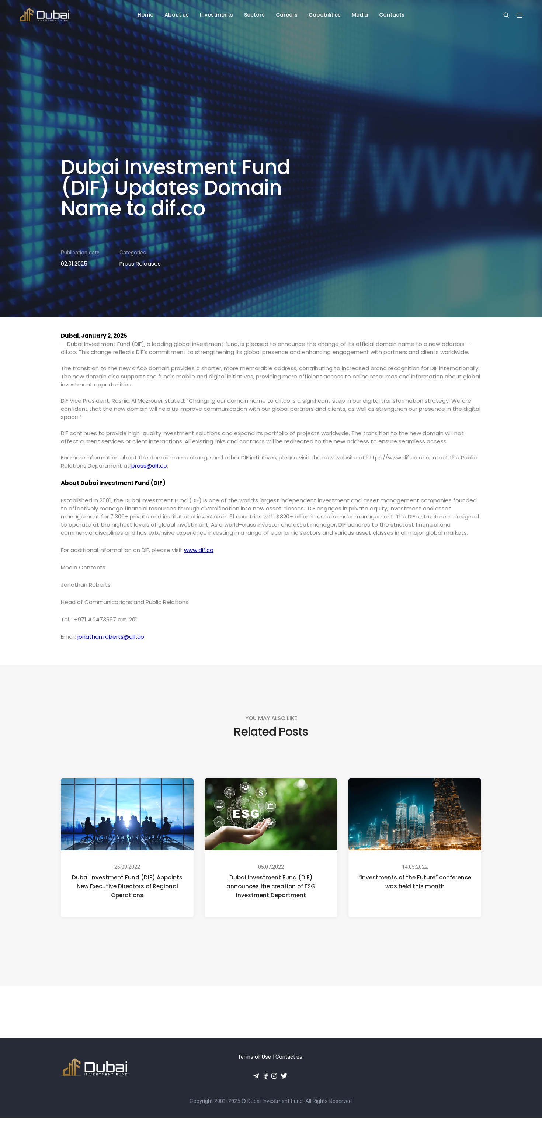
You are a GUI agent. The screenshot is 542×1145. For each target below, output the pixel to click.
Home (145, 14)
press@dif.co (149, 465)
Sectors (254, 14)
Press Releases (140, 263)
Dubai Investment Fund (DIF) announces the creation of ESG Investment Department (271, 886)
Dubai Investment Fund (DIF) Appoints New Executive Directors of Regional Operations (127, 886)
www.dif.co (198, 550)
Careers (287, 14)
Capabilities (325, 14)
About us (176, 14)
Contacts (391, 14)
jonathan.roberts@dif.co (110, 637)
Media (360, 14)
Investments (216, 14)
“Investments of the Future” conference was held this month (414, 882)
